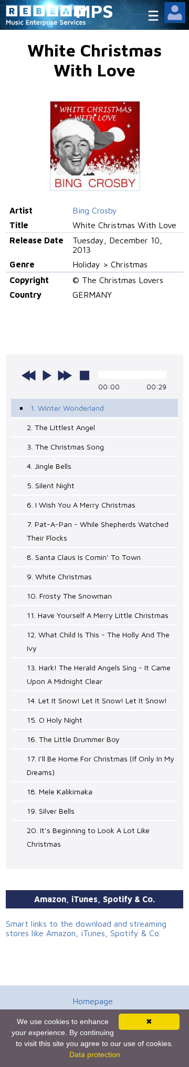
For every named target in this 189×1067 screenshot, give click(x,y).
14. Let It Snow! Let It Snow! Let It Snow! (97, 700)
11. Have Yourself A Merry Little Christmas (98, 615)
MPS (94, 10)
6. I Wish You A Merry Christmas (81, 504)
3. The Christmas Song (65, 446)
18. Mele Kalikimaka (59, 791)
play (46, 375)
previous (29, 375)
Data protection (94, 1054)
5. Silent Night (51, 485)
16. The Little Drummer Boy (73, 739)
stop (84, 375)
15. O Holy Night (54, 719)
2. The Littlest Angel (61, 427)
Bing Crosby (94, 210)
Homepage (92, 1001)
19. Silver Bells (51, 810)
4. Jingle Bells (49, 466)
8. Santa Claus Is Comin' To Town (84, 557)
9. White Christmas (59, 576)
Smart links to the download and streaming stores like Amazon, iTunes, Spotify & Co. (86, 928)
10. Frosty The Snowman (69, 595)
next (64, 375)
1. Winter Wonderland (67, 407)
